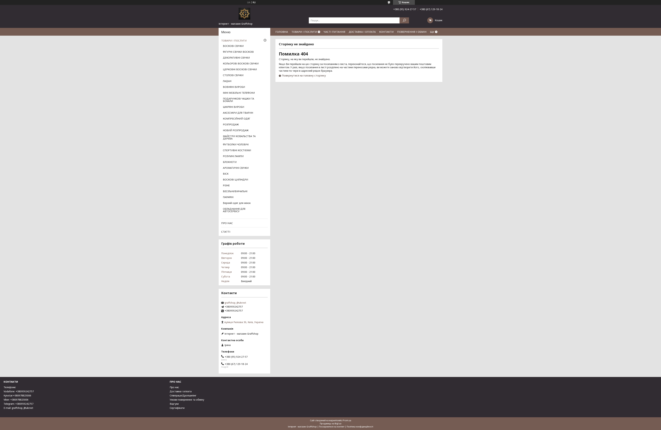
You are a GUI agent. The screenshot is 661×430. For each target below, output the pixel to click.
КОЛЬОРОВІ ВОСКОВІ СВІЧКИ (241, 63)
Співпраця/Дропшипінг (183, 395)
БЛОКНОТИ (230, 162)
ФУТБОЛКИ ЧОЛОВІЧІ (236, 144)
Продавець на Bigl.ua (330, 423)
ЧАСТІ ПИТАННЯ (334, 31)
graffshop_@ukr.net (235, 302)
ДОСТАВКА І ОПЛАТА (362, 31)
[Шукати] (404, 20)
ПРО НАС (227, 223)
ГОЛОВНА (281, 31)
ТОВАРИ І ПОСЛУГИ (304, 31)
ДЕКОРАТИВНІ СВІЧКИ (236, 57)
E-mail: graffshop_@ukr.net (18, 408)
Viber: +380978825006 (16, 399)
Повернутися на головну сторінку (304, 75)
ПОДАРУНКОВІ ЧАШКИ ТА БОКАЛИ (238, 100)
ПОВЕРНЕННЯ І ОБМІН (412, 31)
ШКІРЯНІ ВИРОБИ (233, 107)
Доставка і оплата (181, 391)
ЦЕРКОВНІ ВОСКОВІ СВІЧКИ (240, 69)
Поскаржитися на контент (331, 426)
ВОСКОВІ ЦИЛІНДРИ (235, 179)
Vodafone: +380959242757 (19, 391)
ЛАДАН (227, 81)
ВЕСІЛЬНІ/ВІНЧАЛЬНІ (235, 191)
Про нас (174, 387)
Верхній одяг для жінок (237, 203)
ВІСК (225, 174)
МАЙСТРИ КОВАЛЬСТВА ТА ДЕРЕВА (239, 137)
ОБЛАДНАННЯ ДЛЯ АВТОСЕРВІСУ (234, 210)
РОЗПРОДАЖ (231, 124)
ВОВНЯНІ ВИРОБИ (234, 87)
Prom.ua (347, 420)
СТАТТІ (225, 231)
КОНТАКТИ (386, 31)
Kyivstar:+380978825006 (17, 395)
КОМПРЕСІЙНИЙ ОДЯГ (236, 118)
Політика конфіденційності (360, 426)
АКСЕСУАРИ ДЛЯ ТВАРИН (238, 113)
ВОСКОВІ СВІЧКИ (233, 46)
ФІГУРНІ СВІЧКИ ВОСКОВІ (238, 52)
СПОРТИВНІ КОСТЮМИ (237, 150)
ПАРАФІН (228, 197)
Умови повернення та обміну (187, 399)
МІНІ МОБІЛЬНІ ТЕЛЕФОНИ (239, 93)
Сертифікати (177, 408)
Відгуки (174, 403)
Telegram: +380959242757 (18, 403)
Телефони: (10, 387)
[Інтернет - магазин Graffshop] (244, 13)
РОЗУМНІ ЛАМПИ (233, 156)
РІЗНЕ (226, 185)
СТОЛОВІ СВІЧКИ (233, 75)
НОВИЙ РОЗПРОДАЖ (236, 130)
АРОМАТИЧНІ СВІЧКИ (236, 168)
